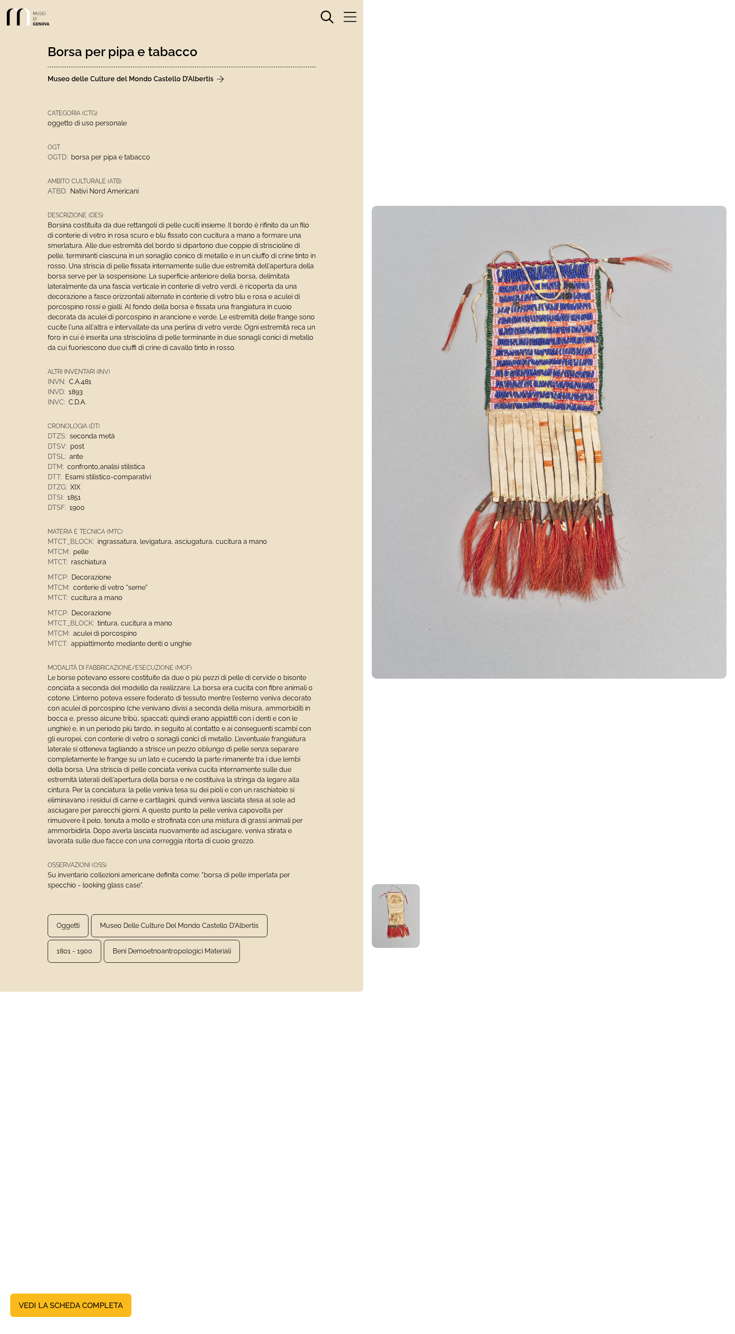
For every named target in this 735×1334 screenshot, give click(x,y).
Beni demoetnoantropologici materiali (172, 951)
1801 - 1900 (74, 951)
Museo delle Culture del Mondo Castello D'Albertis (179, 926)
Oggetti (68, 926)
